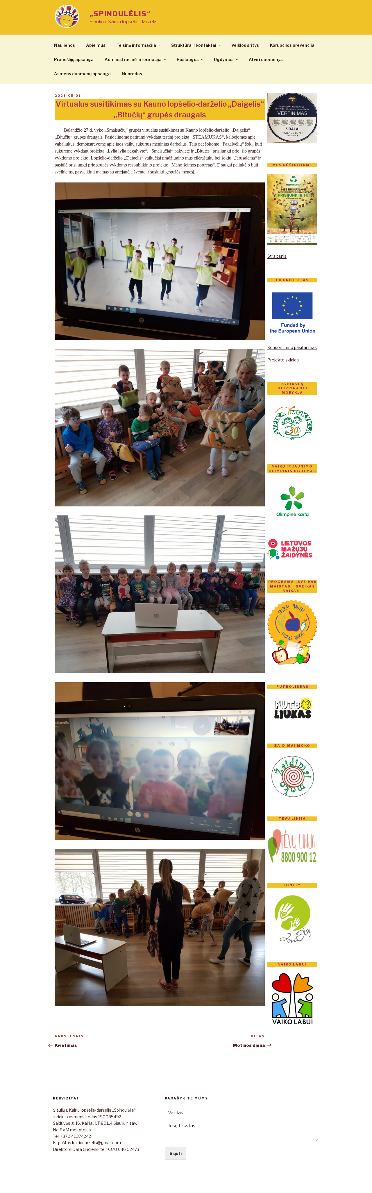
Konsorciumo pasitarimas (292, 347)
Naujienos (64, 45)
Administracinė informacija (133, 59)
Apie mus (95, 45)
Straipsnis (277, 256)
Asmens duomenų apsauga (82, 73)
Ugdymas (224, 59)
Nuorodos (132, 73)
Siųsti (175, 1153)
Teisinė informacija (136, 45)
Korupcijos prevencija (292, 45)
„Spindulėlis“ (120, 14)
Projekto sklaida (283, 359)
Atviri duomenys (266, 59)
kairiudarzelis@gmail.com (96, 1142)
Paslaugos (188, 59)
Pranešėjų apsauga (74, 59)
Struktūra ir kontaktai (193, 45)
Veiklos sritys (245, 45)
